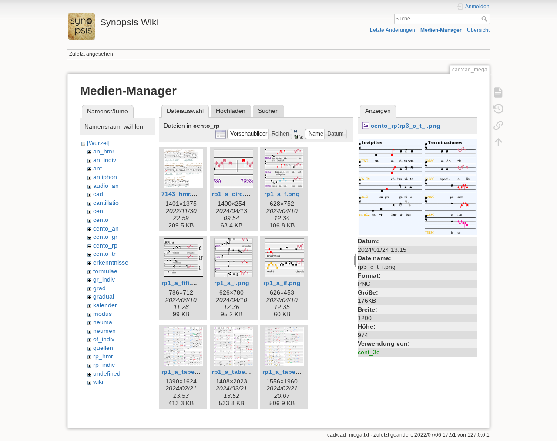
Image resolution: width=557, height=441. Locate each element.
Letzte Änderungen (392, 30)
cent (99, 210)
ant (97, 168)
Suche (485, 19)
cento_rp (105, 245)
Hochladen (230, 110)
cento (100, 219)
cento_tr (104, 253)
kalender (105, 305)
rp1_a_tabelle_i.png (241, 371)
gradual (103, 296)
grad (99, 288)
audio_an (106, 185)
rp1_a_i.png (231, 282)
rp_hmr (103, 356)
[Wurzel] (98, 142)
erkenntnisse (110, 262)
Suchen (268, 110)
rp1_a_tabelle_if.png (292, 371)
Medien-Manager (441, 30)
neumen (104, 330)
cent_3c (368, 352)
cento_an (106, 228)
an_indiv (104, 159)
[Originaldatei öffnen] (417, 186)
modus (102, 313)
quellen (103, 347)
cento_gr (105, 236)
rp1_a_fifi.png (182, 282)
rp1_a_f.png (282, 193)
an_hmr (103, 151)
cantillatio (106, 202)
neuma (102, 322)
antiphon (105, 176)
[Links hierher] (498, 125)
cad (98, 193)
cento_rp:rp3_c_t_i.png (405, 125)
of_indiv (103, 339)
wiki (98, 381)
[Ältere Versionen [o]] (498, 109)
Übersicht (478, 30)
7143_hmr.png (182, 193)
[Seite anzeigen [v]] (498, 92)
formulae (105, 271)
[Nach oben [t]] (498, 142)
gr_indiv (104, 279)
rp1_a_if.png (282, 282)
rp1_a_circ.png (234, 193)
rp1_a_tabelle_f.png (191, 371)
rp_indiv (104, 364)
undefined (107, 373)
